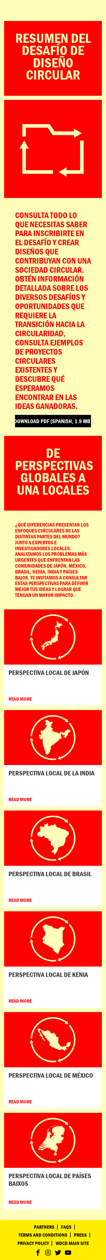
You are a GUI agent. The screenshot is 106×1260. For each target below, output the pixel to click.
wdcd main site (72, 1243)
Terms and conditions (43, 1235)
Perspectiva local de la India (52, 773)
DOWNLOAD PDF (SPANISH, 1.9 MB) (53, 421)
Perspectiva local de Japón (49, 672)
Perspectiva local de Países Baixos (50, 1179)
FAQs (66, 1227)
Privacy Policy (33, 1243)
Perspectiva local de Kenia (48, 974)
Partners (44, 1227)
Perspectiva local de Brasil (50, 874)
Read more (20, 699)
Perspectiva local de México (51, 1075)
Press (80, 1235)
